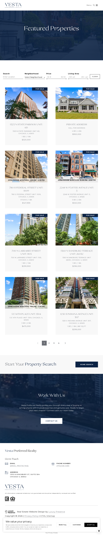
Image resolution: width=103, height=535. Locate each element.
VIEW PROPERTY (26, 116)
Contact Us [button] (52, 421)
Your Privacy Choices (51, 532)
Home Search (86, 364)
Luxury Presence (56, 512)
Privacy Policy (31, 516)
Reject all (62, 525)
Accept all (91, 525)
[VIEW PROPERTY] (26, 114)
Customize (77, 525)
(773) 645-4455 (63, 466)
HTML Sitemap (47, 516)
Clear (95, 76)
